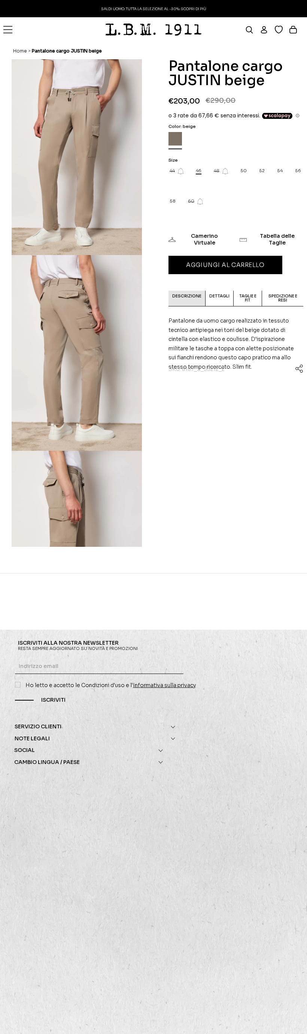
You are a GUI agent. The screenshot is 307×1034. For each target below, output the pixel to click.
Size (173, 160)
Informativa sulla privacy (164, 685)
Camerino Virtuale (204, 239)
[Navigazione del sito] (7, 29)
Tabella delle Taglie (277, 239)
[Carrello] (296, 30)
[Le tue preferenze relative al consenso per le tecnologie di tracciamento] (294, 1021)
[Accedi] (267, 30)
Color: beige (182, 126)
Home (20, 51)
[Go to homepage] (153, 29)
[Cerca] (252, 30)
